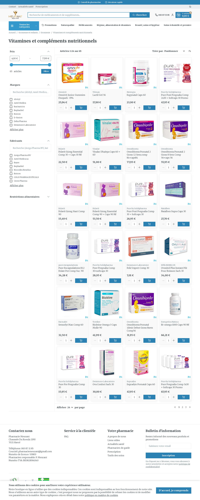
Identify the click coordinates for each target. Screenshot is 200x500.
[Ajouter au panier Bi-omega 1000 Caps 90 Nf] (184, 340)
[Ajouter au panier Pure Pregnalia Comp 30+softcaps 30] (115, 280)
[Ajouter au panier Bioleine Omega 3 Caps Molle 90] (115, 340)
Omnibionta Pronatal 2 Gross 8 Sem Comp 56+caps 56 (173, 154)
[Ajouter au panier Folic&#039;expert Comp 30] (149, 280)
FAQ (66, 436)
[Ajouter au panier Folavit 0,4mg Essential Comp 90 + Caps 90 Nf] (115, 224)
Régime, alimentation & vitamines (114, 25)
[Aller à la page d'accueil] (15, 15)
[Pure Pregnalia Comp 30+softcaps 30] (107, 246)
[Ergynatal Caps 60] (141, 73)
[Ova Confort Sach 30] (107, 362)
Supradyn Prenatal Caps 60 (141, 384)
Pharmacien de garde (119, 447)
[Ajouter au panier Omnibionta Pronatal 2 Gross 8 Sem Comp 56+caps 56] (184, 167)
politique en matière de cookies (101, 495)
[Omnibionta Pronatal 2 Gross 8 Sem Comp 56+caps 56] (175, 130)
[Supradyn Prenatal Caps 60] (141, 362)
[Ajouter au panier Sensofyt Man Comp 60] (81, 340)
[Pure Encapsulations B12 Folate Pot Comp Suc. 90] (73, 246)
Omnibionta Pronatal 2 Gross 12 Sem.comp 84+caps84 (139, 154)
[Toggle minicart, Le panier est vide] (178, 14)
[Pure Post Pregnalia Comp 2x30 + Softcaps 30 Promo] (175, 73)
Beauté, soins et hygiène (147, 25)
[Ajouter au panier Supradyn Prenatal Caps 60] (149, 397)
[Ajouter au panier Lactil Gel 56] (115, 107)
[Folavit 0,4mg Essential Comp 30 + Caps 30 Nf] (73, 130)
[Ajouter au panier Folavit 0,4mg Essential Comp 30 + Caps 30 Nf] (81, 167)
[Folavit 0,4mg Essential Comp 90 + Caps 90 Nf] (107, 189)
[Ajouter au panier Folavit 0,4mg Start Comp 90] (81, 224)
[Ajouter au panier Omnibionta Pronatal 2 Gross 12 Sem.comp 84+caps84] (149, 167)
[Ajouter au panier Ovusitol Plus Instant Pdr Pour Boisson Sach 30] (184, 280)
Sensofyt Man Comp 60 (71, 324)
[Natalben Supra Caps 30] (175, 189)
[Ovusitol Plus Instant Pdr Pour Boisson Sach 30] (175, 246)
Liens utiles (114, 440)
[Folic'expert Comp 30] (141, 246)
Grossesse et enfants (28, 32)
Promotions (51, 25)
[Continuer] (189, 407)
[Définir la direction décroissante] (189, 51)
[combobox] (79, 15)
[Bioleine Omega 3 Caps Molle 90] (107, 303)
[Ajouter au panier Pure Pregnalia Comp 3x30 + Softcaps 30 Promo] (184, 397)
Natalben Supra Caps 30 (173, 211)
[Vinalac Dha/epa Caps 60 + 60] (107, 130)
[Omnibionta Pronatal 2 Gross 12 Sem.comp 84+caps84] (141, 130)
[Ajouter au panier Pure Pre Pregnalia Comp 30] (81, 397)
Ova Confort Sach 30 (103, 384)
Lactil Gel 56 (99, 95)
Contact (12, 6)
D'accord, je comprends (173, 490)
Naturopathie (67, 25)
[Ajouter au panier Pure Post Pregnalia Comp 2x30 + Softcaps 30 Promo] (184, 107)
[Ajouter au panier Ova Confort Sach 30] (115, 397)
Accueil (12, 32)
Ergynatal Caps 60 (136, 95)
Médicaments (85, 25)
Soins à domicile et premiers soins (181, 25)
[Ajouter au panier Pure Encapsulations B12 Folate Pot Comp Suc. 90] (81, 280)
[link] (175, 407)
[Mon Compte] (172, 15)
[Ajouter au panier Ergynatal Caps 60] (149, 107)
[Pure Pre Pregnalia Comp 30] (73, 362)
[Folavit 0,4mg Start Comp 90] (73, 189)
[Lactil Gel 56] (107, 73)
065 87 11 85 (27, 448)
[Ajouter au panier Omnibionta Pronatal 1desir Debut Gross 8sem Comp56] (149, 340)
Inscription (168, 455)
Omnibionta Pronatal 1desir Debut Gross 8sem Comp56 (140, 327)
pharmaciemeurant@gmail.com (35, 451)
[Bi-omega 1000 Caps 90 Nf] (175, 303)
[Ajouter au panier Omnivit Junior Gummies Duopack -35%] (81, 107)
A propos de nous (117, 436)
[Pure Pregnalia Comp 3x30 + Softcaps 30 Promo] (175, 362)
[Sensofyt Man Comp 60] (73, 303)
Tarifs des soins (116, 455)
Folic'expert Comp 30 (138, 268)
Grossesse (45, 32)
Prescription (42, 6)
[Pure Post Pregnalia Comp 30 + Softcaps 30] (141, 189)
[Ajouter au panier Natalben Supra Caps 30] (184, 224)
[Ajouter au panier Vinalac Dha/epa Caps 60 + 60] (115, 167)
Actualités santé (25, 6)
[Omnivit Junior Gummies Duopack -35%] (73, 73)
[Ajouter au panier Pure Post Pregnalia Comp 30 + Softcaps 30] (149, 224)
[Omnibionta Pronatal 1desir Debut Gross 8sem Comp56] (141, 303)
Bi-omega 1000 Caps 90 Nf (175, 324)
